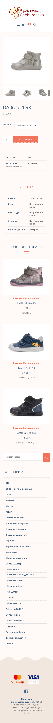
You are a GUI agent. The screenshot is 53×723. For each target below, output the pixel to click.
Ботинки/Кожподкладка (22, 164)
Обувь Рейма (13, 614)
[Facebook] (22, 24)
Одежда (10, 626)
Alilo (8, 483)
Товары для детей (16, 638)
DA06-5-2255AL (26, 433)
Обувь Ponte (12, 569)
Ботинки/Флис (15, 580)
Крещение (11, 552)
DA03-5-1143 (26, 368)
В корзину (25, 139)
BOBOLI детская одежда (19, 489)
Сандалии (12, 591)
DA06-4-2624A (26, 303)
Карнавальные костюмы (19, 546)
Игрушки (10, 540)
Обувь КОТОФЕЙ (14, 609)
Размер (7, 124)
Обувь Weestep (14, 603)
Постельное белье (15, 632)
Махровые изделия (16, 558)
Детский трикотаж (16, 535)
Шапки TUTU (12, 643)
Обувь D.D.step (13, 563)
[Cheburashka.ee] (26, 13)
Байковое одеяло (15, 517)
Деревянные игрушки (17, 523)
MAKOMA (10, 500)
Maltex (9, 506)
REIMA (9, 512)
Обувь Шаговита (15, 620)
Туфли (10, 597)
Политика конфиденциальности (23, 700)
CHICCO (9, 494)
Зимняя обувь (14, 586)
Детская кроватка (16, 529)
